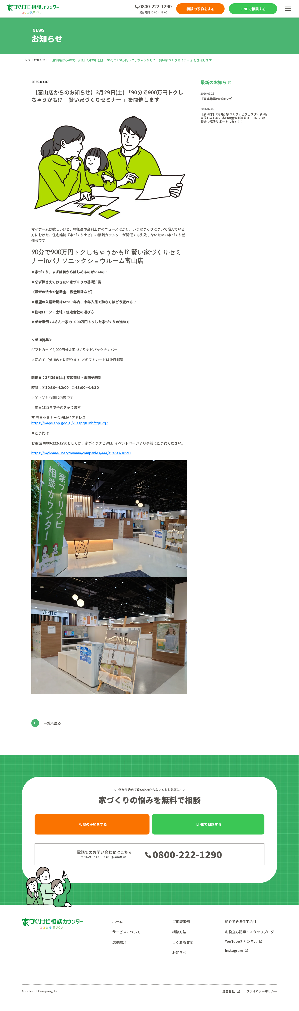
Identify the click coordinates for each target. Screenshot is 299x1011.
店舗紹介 (119, 942)
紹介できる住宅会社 (241, 921)
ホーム (117, 921)
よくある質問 (182, 942)
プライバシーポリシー (261, 991)
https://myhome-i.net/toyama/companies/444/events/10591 (81, 452)
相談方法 (179, 931)
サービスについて (126, 931)
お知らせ (39, 59)
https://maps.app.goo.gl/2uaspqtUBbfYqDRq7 (69, 422)
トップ (26, 59)
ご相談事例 (181, 921)
